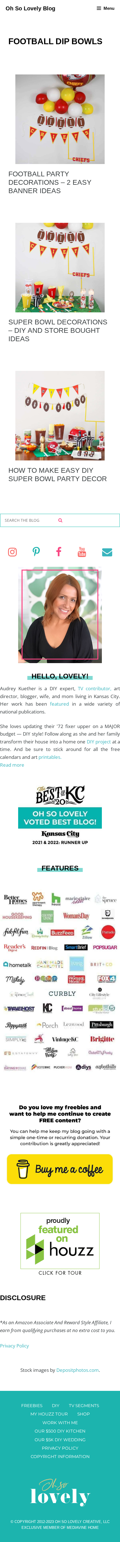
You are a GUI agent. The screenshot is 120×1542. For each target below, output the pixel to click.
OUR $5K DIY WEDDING (60, 1439)
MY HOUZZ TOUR (49, 1414)
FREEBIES (31, 1405)
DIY (55, 1405)
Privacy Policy (14, 1345)
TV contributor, (96, 688)
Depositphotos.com (77, 1370)
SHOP (83, 1414)
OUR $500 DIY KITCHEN (60, 1431)
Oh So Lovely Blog (30, 8)
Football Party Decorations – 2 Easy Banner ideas (50, 182)
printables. (50, 757)
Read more (12, 765)
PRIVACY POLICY (60, 1448)
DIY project (99, 741)
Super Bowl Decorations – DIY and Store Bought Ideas (57, 330)
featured (61, 704)
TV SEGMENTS (84, 1405)
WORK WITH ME (60, 1422)
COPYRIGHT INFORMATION (60, 1456)
